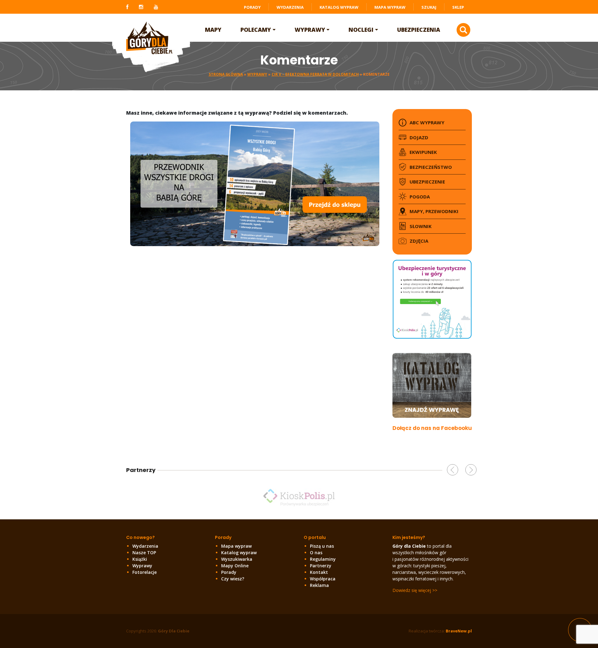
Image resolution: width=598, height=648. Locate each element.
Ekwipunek (423, 152)
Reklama (319, 585)
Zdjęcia (419, 241)
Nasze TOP (144, 552)
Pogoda (420, 196)
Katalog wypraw (339, 7)
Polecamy (255, 29)
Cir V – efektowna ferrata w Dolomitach (315, 74)
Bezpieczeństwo (431, 167)
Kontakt (319, 572)
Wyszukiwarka (236, 559)
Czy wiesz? (232, 579)
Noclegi (361, 29)
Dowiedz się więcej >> (414, 590)
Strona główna (226, 74)
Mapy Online (235, 566)
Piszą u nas (322, 546)
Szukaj (428, 7)
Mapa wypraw (390, 7)
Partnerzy (320, 566)
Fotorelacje (144, 572)
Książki (139, 559)
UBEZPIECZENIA (418, 29)
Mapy (213, 29)
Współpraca (322, 579)
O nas (316, 552)
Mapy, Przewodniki (434, 211)
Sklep (458, 7)
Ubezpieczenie (427, 182)
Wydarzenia (290, 7)
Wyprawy (310, 29)
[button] (452, 469)
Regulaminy (323, 559)
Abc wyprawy (427, 122)
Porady (252, 7)
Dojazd (419, 137)
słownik (421, 226)
